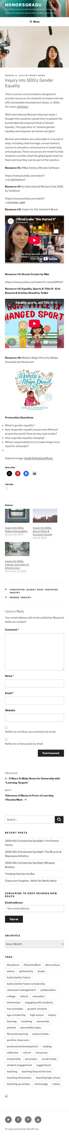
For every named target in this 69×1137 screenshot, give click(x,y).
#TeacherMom (32, 964)
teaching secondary (18, 1084)
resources (42, 1052)
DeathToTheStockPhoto (38, 458)
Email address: (14, 902)
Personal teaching (17, 1033)
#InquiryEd (17, 589)
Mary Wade (37, 75)
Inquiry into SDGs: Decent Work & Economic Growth (42, 531)
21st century (52, 964)
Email (9, 693)
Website (10, 710)
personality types (30, 1027)
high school (37, 1015)
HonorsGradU (23, 5)
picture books (40, 1033)
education (39, 996)
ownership (43, 1021)
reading (47, 1046)
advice (11, 971)
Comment (12, 629)
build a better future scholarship (26, 983)
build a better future (19, 977)
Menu (36, 21)
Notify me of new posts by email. (24, 743)
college (11, 996)
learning (12, 1021)
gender (14, 597)
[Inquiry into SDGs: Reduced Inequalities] (17, 516)
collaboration (48, 990)
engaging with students (39, 1002)
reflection (12, 1052)
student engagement (19, 1065)
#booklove (13, 964)
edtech (24, 996)
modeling (26, 1021)
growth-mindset (37, 1008)
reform (27, 1052)
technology (41, 1084)
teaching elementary (19, 1077)
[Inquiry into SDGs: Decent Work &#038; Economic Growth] (45, 516)
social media (49, 1058)
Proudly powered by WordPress (22, 1128)
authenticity (26, 971)
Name (9, 675)
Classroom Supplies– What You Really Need (30, 880)
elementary (14, 1002)
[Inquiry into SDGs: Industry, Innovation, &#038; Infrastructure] (17, 549)
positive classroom (18, 1040)
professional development (22, 1046)
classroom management (21, 990)
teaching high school (48, 1077)
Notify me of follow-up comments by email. (30, 731)
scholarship (14, 1058)
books (41, 971)
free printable (15, 1008)
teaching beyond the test (36, 1071)
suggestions (43, 1065)
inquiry (26, 597)
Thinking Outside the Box (20, 873)
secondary (31, 1058)
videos (56, 1084)
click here (22, 106)
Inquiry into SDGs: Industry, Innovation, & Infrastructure (17, 564)
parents (11, 1027)
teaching (12, 1071)
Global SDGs (35, 589)
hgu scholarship (16, 1015)
